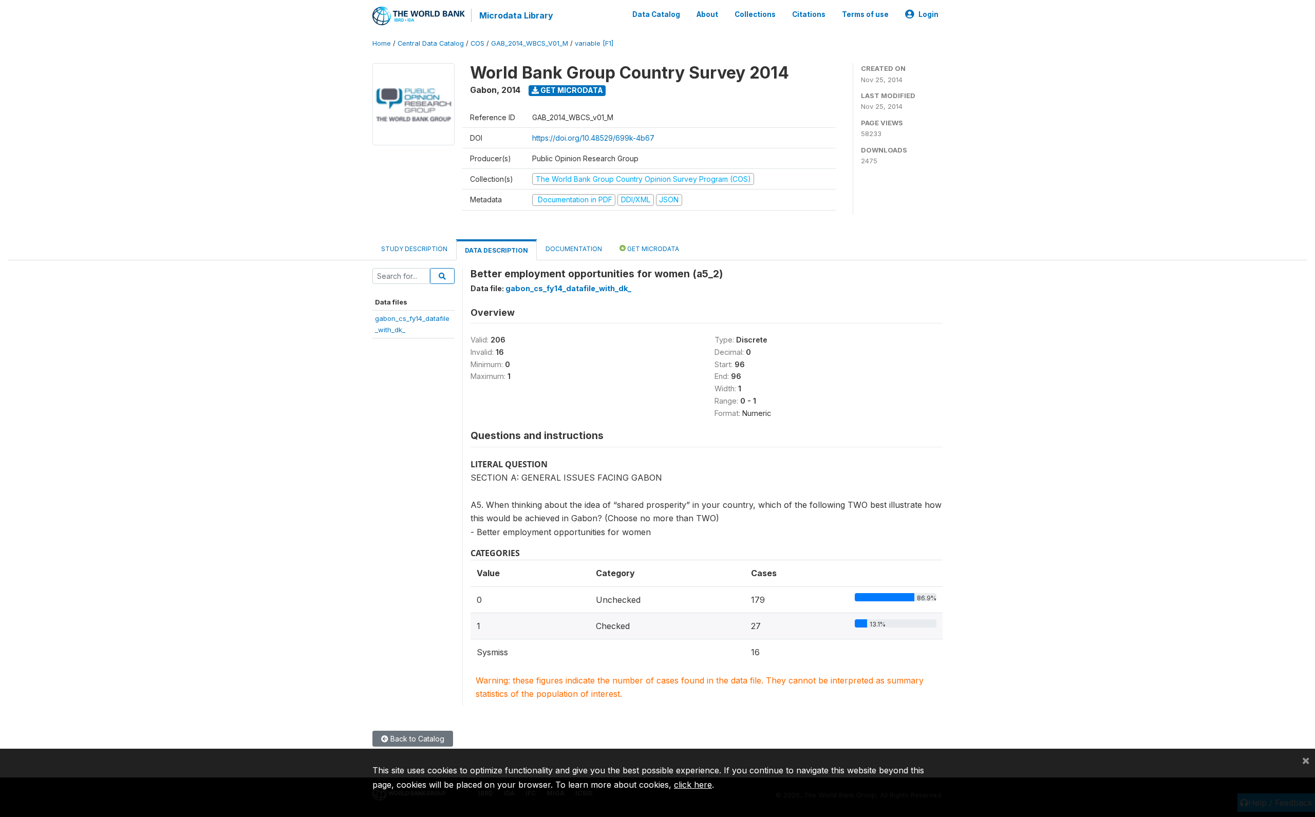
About (707, 14)
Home (381, 43)
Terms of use (865, 14)
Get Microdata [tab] (652, 249)
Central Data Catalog (431, 43)
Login (928, 14)
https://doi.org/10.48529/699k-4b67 (593, 138)
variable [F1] (594, 43)
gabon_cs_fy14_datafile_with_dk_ (568, 288)
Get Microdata (571, 90)
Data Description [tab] (496, 250)
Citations (808, 14)
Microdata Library (516, 15)
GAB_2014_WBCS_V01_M (529, 43)
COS (477, 43)
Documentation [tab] (574, 249)
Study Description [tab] (414, 249)
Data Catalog (656, 14)
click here (693, 785)
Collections (755, 14)
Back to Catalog (416, 738)
